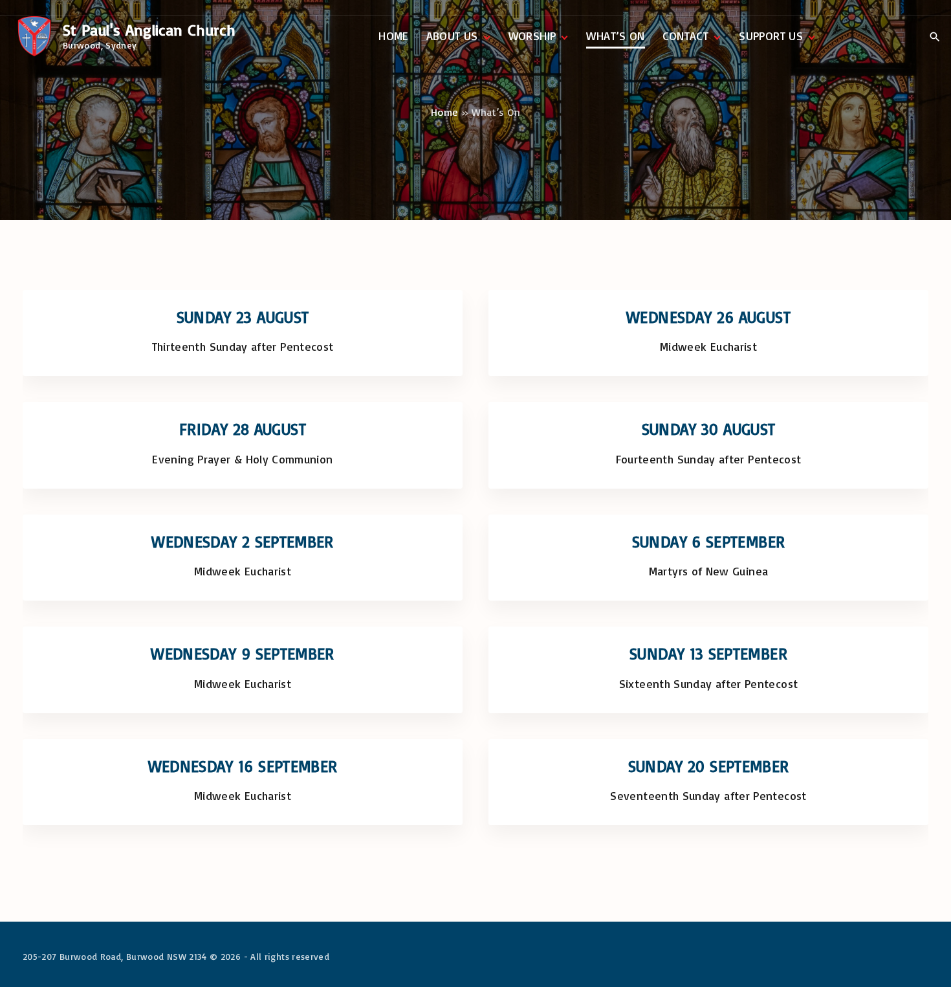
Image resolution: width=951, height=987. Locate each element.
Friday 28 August (242, 429)
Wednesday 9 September (242, 653)
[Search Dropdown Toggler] (934, 37)
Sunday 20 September (708, 766)
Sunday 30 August (709, 429)
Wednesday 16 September (243, 766)
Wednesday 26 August (708, 317)
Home (444, 111)
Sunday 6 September (708, 541)
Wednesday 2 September (242, 541)
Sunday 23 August (243, 317)
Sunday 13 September (708, 653)
